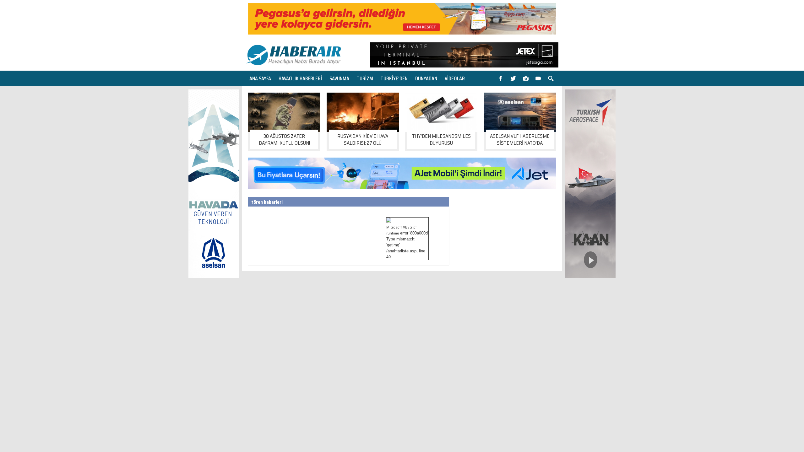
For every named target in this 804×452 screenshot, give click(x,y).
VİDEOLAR (455, 78)
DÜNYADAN (426, 78)
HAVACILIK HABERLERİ (300, 78)
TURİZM (365, 78)
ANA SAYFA (260, 78)
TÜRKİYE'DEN (394, 78)
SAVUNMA (339, 78)
